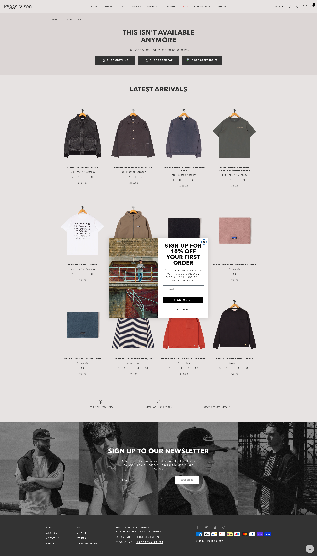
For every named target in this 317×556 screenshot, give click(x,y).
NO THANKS (183, 310)
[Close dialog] (203, 241)
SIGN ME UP (183, 300)
